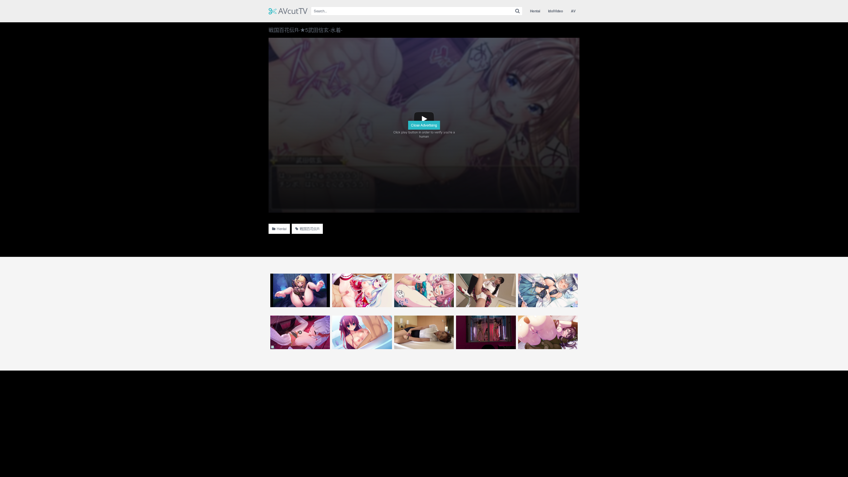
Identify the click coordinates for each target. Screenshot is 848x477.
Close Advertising (424, 125)
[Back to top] (835, 463)
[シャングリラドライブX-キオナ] (548, 290)
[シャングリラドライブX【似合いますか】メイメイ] (300, 332)
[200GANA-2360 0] (424, 332)
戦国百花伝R (309, 228)
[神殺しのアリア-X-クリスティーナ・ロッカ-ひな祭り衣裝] (362, 290)
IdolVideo (555, 10)
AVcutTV (291, 11)
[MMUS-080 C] (486, 290)
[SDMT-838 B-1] (486, 332)
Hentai (535, 10)
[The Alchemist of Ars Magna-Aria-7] (548, 332)
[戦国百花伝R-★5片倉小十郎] (424, 290)
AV (573, 10)
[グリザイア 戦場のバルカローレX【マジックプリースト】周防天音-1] (362, 332)
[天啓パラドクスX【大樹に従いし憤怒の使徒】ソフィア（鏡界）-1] (300, 290)
